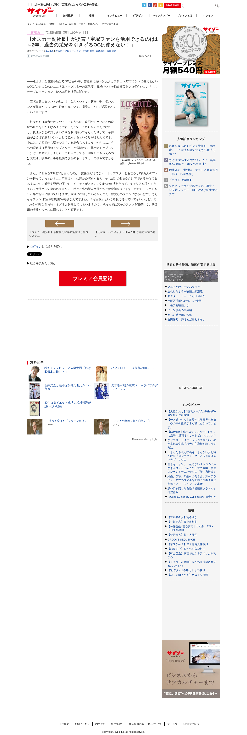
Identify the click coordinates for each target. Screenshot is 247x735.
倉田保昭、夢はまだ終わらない (186, 319)
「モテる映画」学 (178, 305)
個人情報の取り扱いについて (145, 723)
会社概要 (64, 723)
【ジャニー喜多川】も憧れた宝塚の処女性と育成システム (58, 234)
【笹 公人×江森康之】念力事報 (186, 570)
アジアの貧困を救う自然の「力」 (134, 420)
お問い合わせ (82, 723)
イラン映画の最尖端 (179, 310)
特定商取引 (117, 723)
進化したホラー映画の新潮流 (185, 291)
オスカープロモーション (68, 51)
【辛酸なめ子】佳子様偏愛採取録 (187, 544)
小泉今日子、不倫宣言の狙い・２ (133, 368)
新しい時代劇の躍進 (179, 314)
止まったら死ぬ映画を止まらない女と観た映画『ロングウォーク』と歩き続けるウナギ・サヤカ (191, 456)
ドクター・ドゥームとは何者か (186, 296)
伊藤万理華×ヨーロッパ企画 (184, 300)
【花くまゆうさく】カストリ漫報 (187, 574)
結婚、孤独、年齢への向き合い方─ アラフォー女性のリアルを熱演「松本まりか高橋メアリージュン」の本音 (191, 480)
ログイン (36, 246)
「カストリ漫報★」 (182, 180)
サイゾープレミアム (40, 12)
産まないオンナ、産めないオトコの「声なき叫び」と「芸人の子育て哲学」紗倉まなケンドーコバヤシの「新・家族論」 (191, 468)
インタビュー (114, 15)
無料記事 (68, 15)
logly (154, 439)
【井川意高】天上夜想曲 (182, 521)
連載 (91, 15)
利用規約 (100, 723)
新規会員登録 (172, 5)
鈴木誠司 (100, 51)
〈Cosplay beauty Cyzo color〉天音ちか (191, 496)
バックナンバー (161, 15)
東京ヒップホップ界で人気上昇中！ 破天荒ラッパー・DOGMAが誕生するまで (193, 190)
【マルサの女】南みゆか (182, 517)
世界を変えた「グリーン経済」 (68, 420)
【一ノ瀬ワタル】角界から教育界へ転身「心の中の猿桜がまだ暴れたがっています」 (191, 423)
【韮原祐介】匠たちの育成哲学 (186, 548)
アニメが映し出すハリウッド (185, 286)
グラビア (138, 15)
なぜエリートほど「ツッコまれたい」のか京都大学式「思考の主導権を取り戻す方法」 (191, 444)
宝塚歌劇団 (88, 51)
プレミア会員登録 (92, 278)
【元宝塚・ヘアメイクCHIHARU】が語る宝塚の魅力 (125, 234)
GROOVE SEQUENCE (181, 539)
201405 (50, 51)
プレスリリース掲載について (183, 723)
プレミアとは (184, 15)
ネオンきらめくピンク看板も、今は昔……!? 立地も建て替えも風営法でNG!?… (192, 150)
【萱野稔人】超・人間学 (182, 534)
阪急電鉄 (111, 51)
